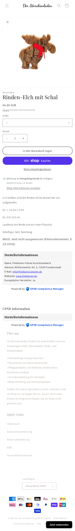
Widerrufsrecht (60, 518)
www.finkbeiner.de (26, 276)
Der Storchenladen (23, 518)
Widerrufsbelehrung (18, 439)
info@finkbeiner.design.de (27, 271)
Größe (6, 115)
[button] (7, 5)
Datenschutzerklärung (19, 431)
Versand (6, 110)
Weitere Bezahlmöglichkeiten (37, 169)
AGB (9, 447)
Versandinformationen (19, 455)
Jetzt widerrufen (59, 524)
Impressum (13, 423)
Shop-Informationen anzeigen (23, 188)
